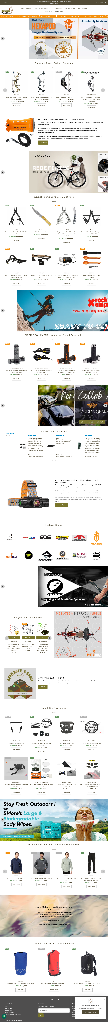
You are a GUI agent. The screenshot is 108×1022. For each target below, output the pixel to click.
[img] (10, 434)
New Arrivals (58, 8)
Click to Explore (62, 505)
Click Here (43, 686)
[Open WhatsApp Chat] (4, 1016)
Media (6, 1006)
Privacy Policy (8, 1010)
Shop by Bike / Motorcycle (43, 8)
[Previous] (3, 38)
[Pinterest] (55, 999)
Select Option (66, 105)
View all (54, 67)
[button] (53, 459)
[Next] (105, 38)
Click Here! (43, 142)
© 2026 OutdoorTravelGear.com (13, 1020)
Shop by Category (26, 8)
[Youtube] (58, 999)
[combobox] (18, 2)
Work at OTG (8, 1008)
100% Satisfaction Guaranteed (12, 1014)
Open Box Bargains (70, 8)
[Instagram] (52, 999)
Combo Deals (59, 11)
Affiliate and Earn (9, 1012)
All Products (48, 11)
